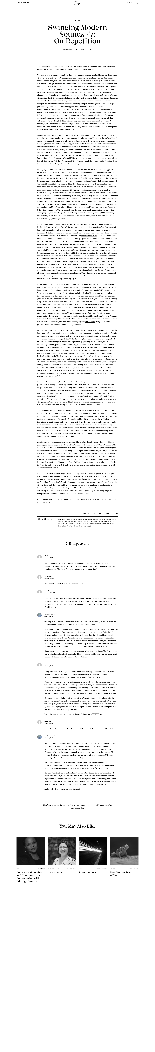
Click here (47, 805)
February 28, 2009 (49, 593)
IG (94, 514)
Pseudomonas (88, 872)
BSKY (108, 514)
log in (94, 805)
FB (100, 514)
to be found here (82, 493)
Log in (129, 3)
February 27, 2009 (49, 558)
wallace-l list (83, 746)
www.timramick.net (89, 236)
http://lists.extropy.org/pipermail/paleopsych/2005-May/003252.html (73, 714)
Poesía (58, 868)
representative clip (45, 396)
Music (77, 21)
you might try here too (71, 324)
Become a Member (23, 3)
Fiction (81, 868)
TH (116, 514)
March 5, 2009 (48, 738)
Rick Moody (69, 49)
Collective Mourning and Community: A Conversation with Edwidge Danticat (29, 877)
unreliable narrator (50, 614)
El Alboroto (52, 868)
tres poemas (55, 872)
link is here (90, 322)
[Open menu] (137, 3)
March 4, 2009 (48, 616)
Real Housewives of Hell (120, 874)
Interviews (20, 868)
